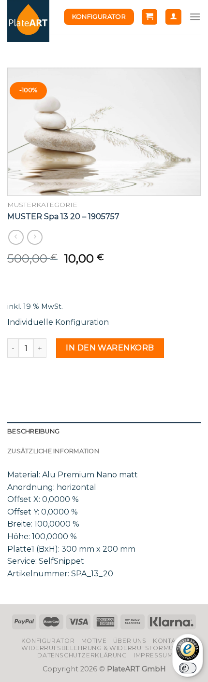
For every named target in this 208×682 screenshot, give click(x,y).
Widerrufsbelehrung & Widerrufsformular (103, 648)
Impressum (153, 655)
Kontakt (168, 640)
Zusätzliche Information (53, 451)
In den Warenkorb (110, 347)
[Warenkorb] (150, 17)
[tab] (104, 431)
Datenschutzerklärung (82, 655)
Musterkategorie (42, 205)
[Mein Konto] (173, 17)
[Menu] (195, 16)
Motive (94, 640)
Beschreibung (33, 431)
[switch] (187, 668)
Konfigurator (47, 640)
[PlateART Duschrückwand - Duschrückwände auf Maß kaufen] (28, 21)
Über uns (130, 640)
